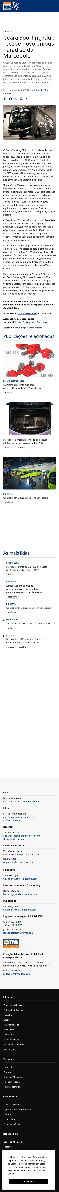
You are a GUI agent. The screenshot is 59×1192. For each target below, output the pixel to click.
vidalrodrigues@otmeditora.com (20, 878)
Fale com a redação (13, 1082)
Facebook (8, 1146)
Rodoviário (12, 596)
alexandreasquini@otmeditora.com (21, 835)
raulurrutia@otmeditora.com (18, 862)
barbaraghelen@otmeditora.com (20, 894)
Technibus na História (14, 1044)
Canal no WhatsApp (13, 1077)
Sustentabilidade (11, 1039)
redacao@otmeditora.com (17, 973)
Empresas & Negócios (14, 1005)
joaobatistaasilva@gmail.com (18, 932)
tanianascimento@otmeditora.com (21, 854)
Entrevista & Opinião (13, 1010)
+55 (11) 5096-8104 (13, 970)
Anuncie (7, 1072)
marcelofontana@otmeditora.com (21, 801)
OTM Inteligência (12, 1124)
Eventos (7, 1114)
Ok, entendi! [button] (28, 1181)
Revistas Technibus (12, 1086)
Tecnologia (9, 1049)
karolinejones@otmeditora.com (19, 909)
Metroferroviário (11, 1024)
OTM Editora (9, 1119)
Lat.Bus (20, 447)
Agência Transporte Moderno (17, 1109)
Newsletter (9, 1067)
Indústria (9, 31)
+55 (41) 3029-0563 (13, 925)
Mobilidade (9, 1029)
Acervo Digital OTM (13, 1104)
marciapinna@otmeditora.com (19, 816)
